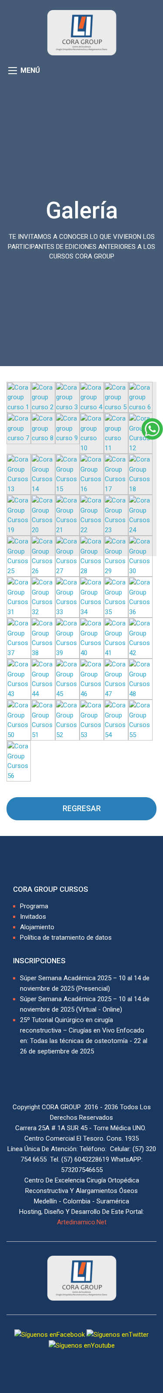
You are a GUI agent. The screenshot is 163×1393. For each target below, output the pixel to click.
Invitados (33, 917)
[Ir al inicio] (81, 32)
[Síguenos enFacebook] (49, 1334)
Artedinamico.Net (81, 1222)
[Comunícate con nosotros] (152, 428)
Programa (34, 906)
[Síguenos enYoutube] (82, 1345)
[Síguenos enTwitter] (117, 1334)
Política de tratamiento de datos (66, 937)
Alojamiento (37, 927)
